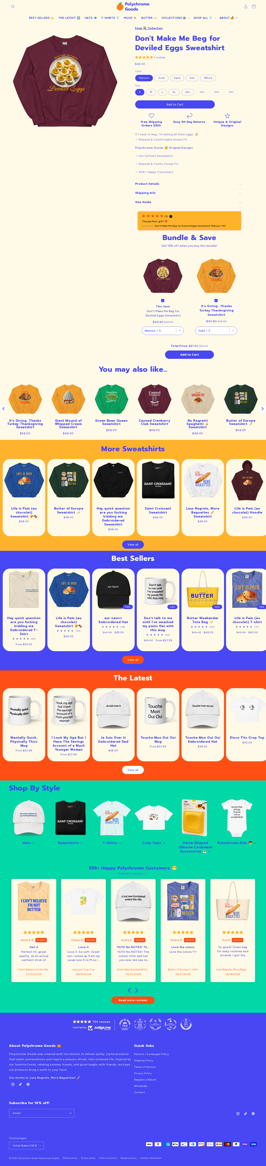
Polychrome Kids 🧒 (235, 843)
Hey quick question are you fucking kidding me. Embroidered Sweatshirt (113, 516)
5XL (233, 92)
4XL (218, 92)
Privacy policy (88, 1158)
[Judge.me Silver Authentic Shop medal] (155, 1024)
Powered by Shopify (49, 1158)
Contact (139, 1092)
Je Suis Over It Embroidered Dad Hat (113, 742)
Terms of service (108, 1158)
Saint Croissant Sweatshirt (158, 510)
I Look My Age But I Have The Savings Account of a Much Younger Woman (69, 744)
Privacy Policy (143, 1073)
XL (174, 92)
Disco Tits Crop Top (247, 738)
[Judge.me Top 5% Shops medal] (186, 1024)
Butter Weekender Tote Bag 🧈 (203, 620)
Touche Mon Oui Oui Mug (158, 740)
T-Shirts (110, 843)
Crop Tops (151, 843)
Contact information (150, 1158)
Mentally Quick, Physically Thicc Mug (24, 742)
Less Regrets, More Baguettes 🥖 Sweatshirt (202, 512)
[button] (13, 7)
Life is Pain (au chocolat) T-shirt (247, 620)
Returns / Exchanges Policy (151, 1054)
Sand (177, 78)
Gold (161, 78)
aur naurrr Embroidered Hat (113, 620)
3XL (204, 92)
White (208, 78)
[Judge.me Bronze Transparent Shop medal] (170, 1024)
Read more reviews (133, 1000)
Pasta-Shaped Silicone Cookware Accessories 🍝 (195, 847)
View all (133, 544)
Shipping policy (129, 1158)
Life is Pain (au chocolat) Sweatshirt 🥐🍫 (24, 512)
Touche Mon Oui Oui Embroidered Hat (202, 740)
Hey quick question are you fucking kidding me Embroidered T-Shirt (24, 626)
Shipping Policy (143, 1060)
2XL (187, 92)
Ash (192, 78)
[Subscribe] (70, 1113)
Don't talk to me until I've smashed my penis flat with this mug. (158, 624)
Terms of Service (145, 1067)
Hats (27, 843)
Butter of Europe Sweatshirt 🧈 (68, 510)
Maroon (144, 78)
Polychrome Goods (28, 1158)
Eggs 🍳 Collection (149, 28)
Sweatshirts (68, 843)
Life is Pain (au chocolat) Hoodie (247, 510)
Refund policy (70, 1158)
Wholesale (140, 1086)
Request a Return (145, 1079)
